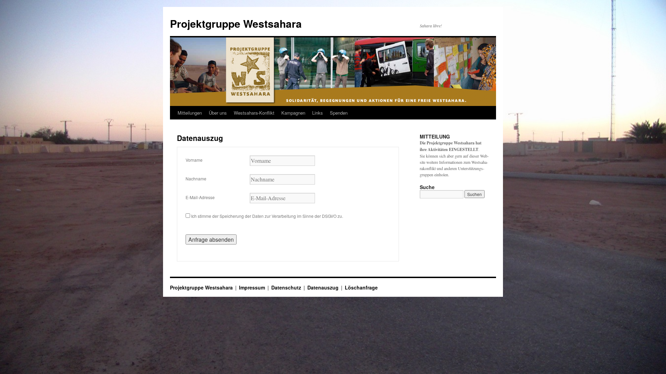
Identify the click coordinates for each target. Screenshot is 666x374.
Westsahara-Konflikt (254, 112)
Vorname (194, 160)
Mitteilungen (190, 112)
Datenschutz (286, 287)
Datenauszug (323, 287)
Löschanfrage (361, 287)
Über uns (218, 112)
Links (317, 112)
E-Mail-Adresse (200, 197)
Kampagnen (293, 112)
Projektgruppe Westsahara (236, 23)
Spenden (339, 112)
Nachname (196, 178)
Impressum (252, 287)
